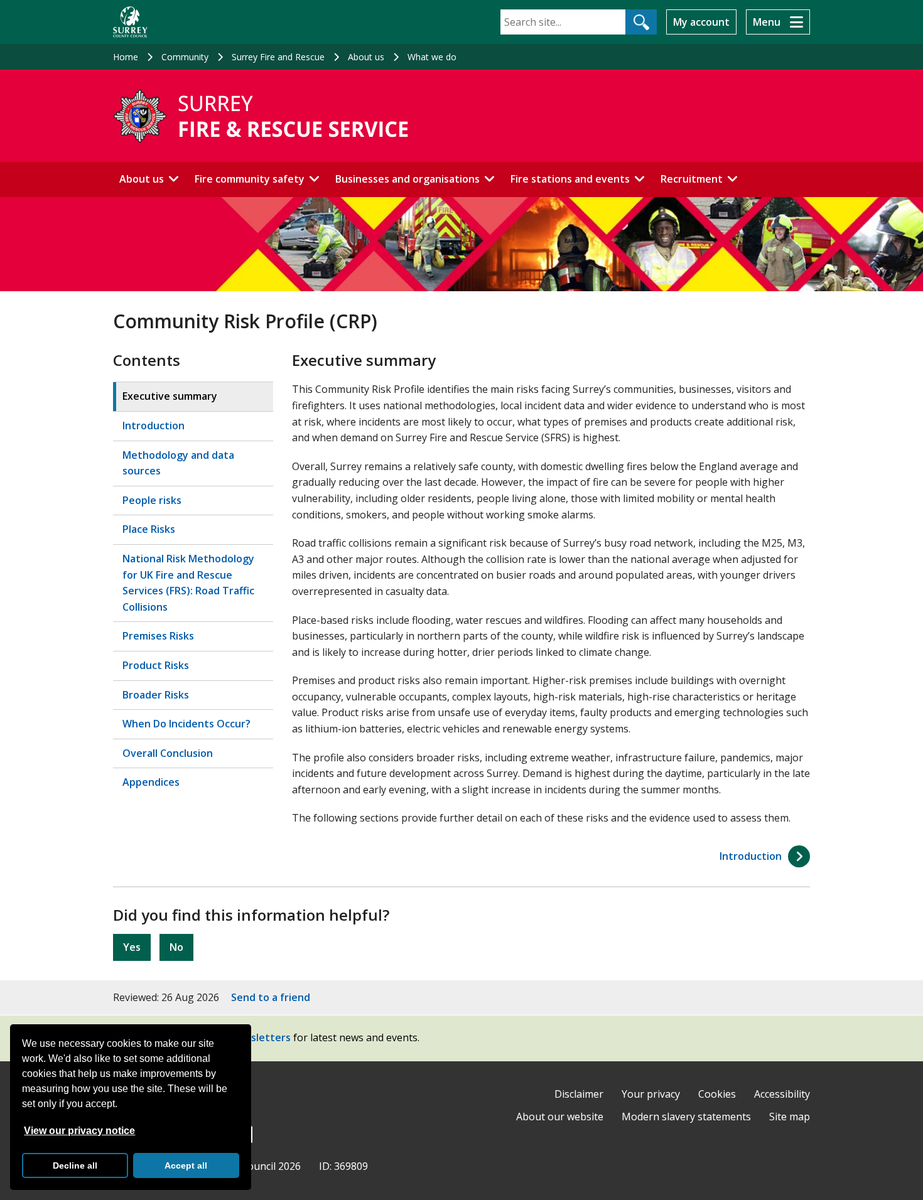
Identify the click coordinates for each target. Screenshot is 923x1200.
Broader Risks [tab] (155, 695)
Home (125, 57)
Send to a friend (270, 997)
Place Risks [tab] (148, 529)
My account (701, 22)
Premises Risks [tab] (158, 636)
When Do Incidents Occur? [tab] (186, 724)
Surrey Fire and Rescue (278, 57)
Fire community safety (250, 179)
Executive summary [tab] (169, 396)
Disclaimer (578, 1094)
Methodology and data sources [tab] (178, 463)
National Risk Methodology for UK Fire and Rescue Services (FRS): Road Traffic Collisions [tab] (188, 583)
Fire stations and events (570, 179)
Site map (789, 1116)
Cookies (717, 1094)
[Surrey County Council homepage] (130, 22)
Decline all (75, 1165)
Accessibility (782, 1094)
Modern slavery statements (686, 1116)
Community (184, 57)
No (176, 947)
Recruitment (692, 179)
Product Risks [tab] (155, 665)
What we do (432, 57)
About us (366, 57)
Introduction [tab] (153, 425)
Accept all (186, 1165)
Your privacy (651, 1094)
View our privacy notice (79, 1130)
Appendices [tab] (151, 782)
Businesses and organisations (407, 179)
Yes (132, 947)
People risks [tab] (151, 500)
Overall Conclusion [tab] (167, 753)
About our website (559, 1116)
